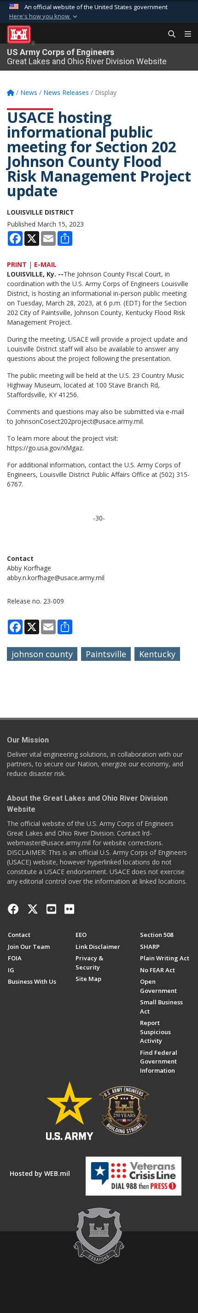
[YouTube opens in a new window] (51, 909)
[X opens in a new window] (32, 909)
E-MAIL (45, 264)
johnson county (42, 653)
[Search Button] (168, 34)
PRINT (17, 264)
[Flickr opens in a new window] (69, 909)
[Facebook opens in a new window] (13, 909)
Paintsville (106, 653)
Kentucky (157, 653)
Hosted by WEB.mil (40, 1173)
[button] (44, 16)
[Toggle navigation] (184, 34)
